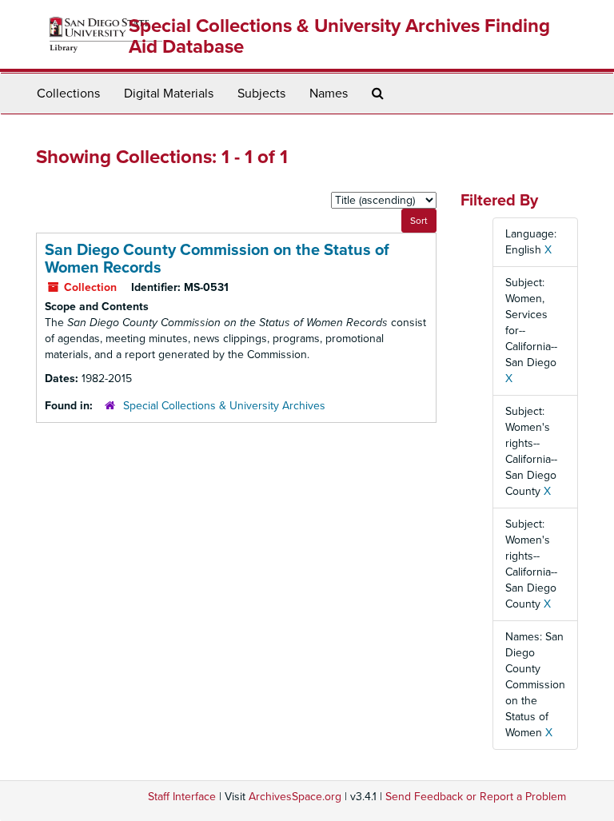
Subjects (261, 94)
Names (328, 94)
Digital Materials (168, 94)
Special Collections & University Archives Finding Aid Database (339, 36)
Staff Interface (182, 796)
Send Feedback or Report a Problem (475, 796)
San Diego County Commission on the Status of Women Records (217, 259)
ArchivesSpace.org (295, 796)
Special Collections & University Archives (224, 405)
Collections (68, 94)
